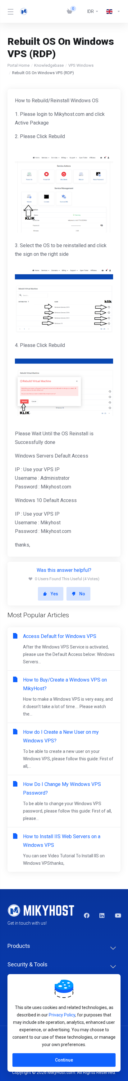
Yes (54, 593)
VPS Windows (81, 65)
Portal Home (18, 65)
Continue (64, 1060)
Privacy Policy (62, 1014)
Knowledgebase (49, 65)
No (82, 593)
